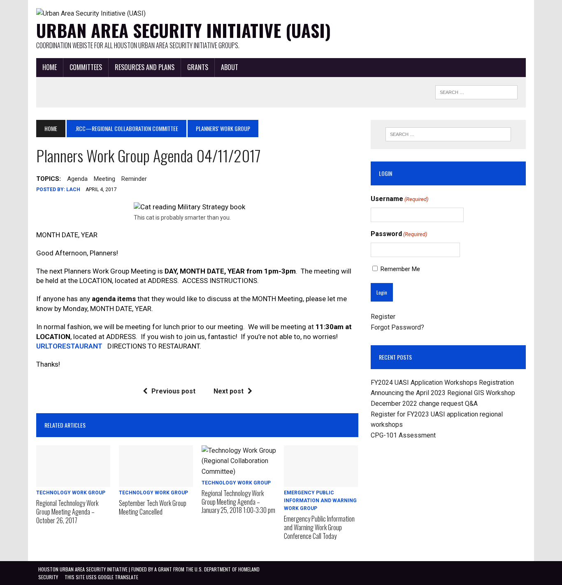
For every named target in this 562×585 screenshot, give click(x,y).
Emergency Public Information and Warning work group (320, 500)
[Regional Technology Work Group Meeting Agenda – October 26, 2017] (73, 481)
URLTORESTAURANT (69, 346)
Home (49, 67)
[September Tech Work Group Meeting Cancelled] (156, 481)
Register (383, 317)
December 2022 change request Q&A (424, 403)
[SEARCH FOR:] (476, 91)
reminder (134, 179)
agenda (77, 179)
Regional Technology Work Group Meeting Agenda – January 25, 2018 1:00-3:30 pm (238, 501)
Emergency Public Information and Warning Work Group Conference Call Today (319, 527)
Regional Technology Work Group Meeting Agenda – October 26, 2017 (67, 511)
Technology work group (70, 493)
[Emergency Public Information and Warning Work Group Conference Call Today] (321, 481)
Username (399, 199)
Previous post (173, 391)
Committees (86, 67)
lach (73, 189)
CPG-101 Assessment (403, 435)
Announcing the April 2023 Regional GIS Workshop (443, 393)
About (229, 67)
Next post (229, 391)
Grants (197, 67)
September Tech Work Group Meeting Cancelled (152, 507)
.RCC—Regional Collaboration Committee (126, 128)
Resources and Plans (144, 67)
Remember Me (400, 269)
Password (399, 234)
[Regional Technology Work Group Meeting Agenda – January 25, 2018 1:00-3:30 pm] (239, 471)
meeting (104, 179)
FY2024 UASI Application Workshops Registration (442, 382)
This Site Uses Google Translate (101, 576)
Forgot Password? (397, 327)
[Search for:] (448, 134)
